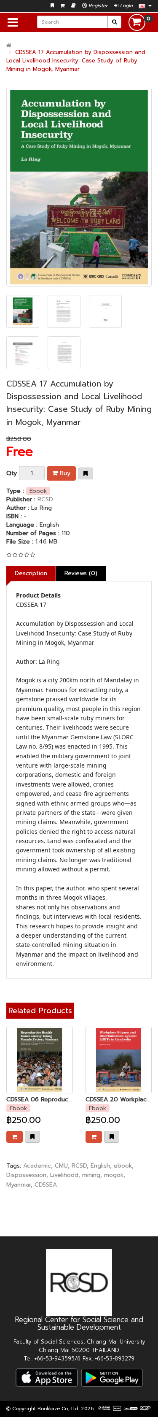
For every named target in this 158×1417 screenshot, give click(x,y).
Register (97, 5)
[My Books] (73, 5)
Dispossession (26, 1175)
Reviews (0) (80, 573)
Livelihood (64, 1175)
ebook (123, 1165)
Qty (11, 473)
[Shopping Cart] (62, 5)
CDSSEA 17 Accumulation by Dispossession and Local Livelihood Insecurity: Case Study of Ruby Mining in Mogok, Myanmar (75, 60)
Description (31, 573)
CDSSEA (46, 1184)
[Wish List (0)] (52, 5)
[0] (137, 22)
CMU (61, 1165)
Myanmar (18, 1184)
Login (125, 5)
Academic (37, 1165)
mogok (113, 1175)
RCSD (45, 499)
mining (91, 1175)
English (100, 1165)
